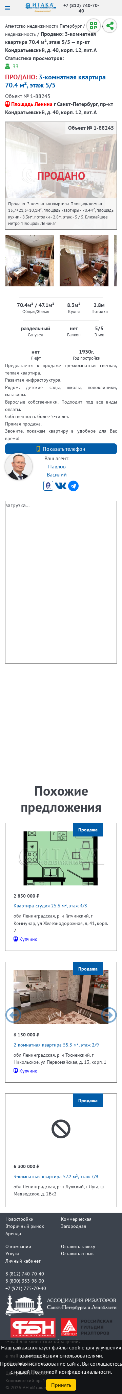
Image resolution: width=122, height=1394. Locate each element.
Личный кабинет (23, 1261)
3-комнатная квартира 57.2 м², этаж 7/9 (56, 1176)
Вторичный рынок (24, 1226)
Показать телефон (64, 448)
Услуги (12, 1253)
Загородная (73, 1226)
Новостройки (19, 1219)
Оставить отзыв (77, 1253)
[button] (13, 1015)
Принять (61, 1385)
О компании (18, 1246)
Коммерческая (76, 1219)
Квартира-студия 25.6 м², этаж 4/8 (50, 905)
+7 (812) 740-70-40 (81, 8)
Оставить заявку (78, 1246)
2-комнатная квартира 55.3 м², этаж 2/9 (56, 1044)
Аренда (13, 1233)
